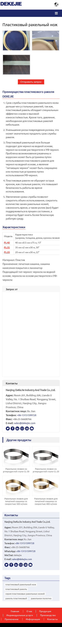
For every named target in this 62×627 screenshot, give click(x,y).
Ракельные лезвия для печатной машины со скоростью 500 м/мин (16, 501)
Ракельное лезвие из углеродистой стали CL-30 (16, 470)
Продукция (45, 611)
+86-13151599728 (26, 415)
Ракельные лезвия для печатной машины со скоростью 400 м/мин (46, 501)
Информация (33, 619)
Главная (15, 611)
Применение (12, 619)
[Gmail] (22, 428)
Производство (48, 615)
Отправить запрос (31, 81)
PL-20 (7, 252)
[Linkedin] (17, 428)
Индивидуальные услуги (19, 615)
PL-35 (7, 247)
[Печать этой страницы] (27, 428)
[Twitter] (8, 428)
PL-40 (7, 242)
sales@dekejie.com (24, 423)
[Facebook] (13, 428)
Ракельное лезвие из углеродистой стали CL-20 (46, 470)
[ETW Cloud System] (32, 428)
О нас (29, 611)
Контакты (12, 383)
